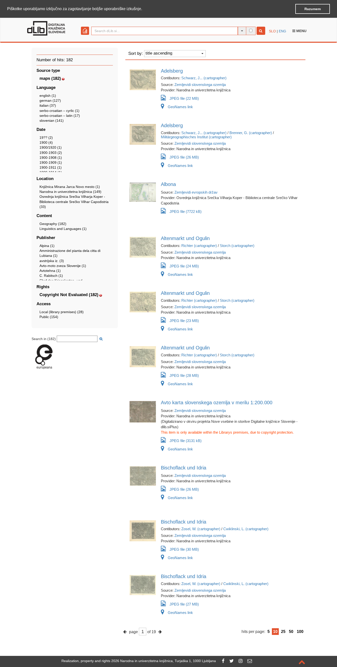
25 (283, 631)
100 (300, 631)
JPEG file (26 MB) (184, 157)
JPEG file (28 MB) (184, 375)
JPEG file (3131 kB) (185, 441)
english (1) (47, 96)
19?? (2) (46, 138)
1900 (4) (46, 142)
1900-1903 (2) (50, 153)
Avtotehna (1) (50, 271)
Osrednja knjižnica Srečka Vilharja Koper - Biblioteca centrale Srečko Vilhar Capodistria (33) (74, 201)
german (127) (50, 100)
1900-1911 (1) (50, 167)
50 (291, 631)
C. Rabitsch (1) (51, 276)
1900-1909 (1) (50, 162)
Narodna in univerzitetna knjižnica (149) (70, 192)
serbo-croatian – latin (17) (59, 116)
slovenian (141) (51, 120)
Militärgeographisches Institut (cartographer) (196, 137)
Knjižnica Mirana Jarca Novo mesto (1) (69, 187)
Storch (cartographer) (237, 245)
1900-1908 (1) (50, 158)
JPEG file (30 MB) (184, 549)
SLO (272, 31)
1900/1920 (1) (50, 147)
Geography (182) (52, 224)
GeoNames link (180, 107)
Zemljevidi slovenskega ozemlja (200, 84)
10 (275, 631)
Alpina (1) (47, 246)
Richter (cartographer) (199, 245)
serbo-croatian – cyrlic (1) (59, 111)
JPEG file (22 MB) (184, 98)
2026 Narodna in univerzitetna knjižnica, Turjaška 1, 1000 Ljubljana (163, 661)
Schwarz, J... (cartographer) (203, 78)
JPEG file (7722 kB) (185, 211)
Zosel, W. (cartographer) (200, 529)
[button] (144, 9)
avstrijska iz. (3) (51, 261)
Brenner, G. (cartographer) (250, 133)
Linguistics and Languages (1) (63, 229)
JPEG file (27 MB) (184, 604)
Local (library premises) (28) (61, 312)
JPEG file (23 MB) (184, 321)
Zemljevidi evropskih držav (196, 192)
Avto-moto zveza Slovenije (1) (62, 266)
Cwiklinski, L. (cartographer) (245, 529)
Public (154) (48, 317)
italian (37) (47, 105)
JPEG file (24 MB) (184, 266)
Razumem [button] (312, 9)
